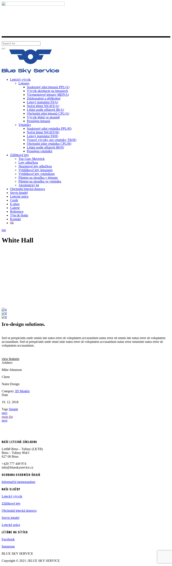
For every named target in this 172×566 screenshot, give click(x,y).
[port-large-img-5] (4, 313)
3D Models (22, 391)
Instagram (8, 546)
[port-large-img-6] (4, 317)
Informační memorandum (18, 482)
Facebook (8, 539)
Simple (13, 409)
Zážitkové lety (11, 503)
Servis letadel (10, 517)
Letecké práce (11, 525)
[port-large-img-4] (4, 309)
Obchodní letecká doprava (19, 510)
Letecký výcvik (12, 496)
